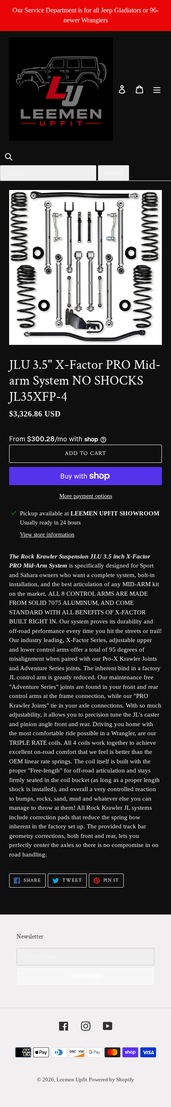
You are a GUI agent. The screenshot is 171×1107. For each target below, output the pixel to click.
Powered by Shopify (111, 1079)
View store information (47, 535)
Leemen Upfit (71, 1079)
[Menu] (157, 89)
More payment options (85, 496)
